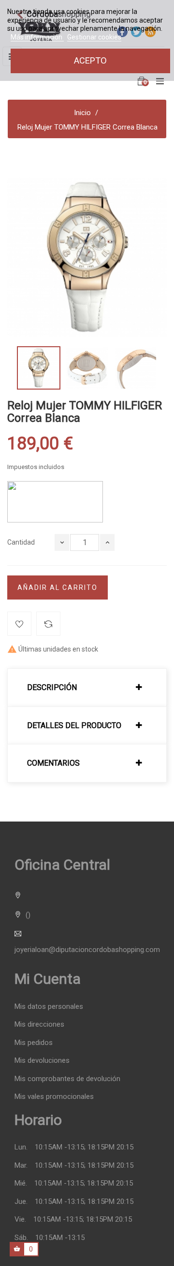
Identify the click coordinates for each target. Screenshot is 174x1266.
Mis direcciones (39, 1024)
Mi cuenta (47, 978)
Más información (37, 37)
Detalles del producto (74, 725)
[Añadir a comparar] (48, 624)
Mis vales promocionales (54, 1097)
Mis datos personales (48, 1007)
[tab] (87, 688)
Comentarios (53, 763)
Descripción (52, 687)
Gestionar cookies (94, 37)
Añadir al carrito (57, 587)
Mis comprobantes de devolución (67, 1079)
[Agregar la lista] (19, 624)
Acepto (90, 60)
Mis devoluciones (42, 1061)
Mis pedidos (33, 1043)
